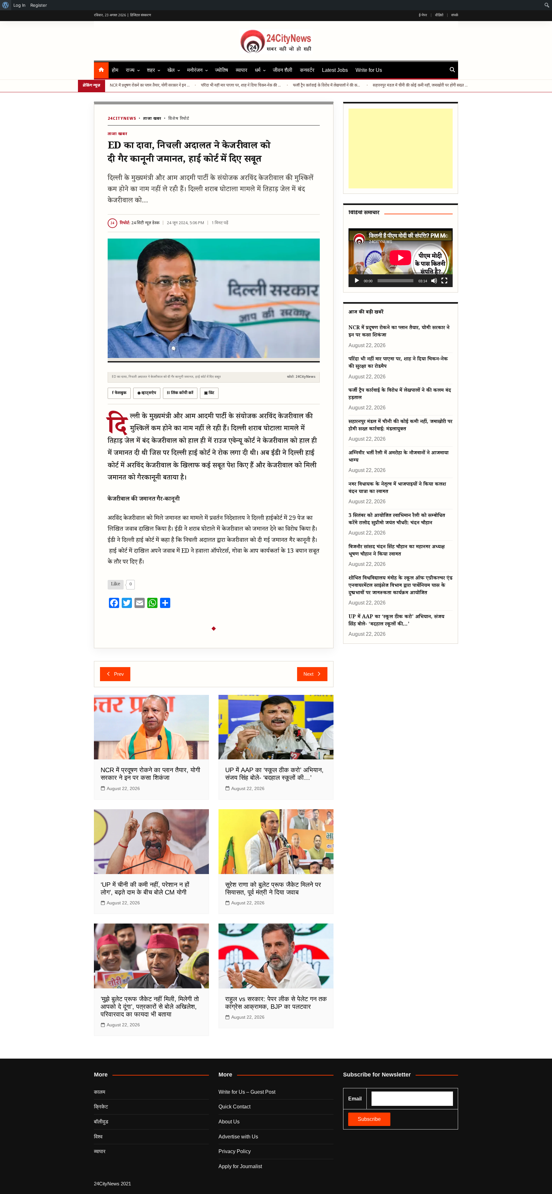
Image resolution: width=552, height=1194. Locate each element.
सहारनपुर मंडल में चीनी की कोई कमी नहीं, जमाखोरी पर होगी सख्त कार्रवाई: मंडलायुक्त (421, 85)
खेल (171, 70)
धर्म (257, 70)
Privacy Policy (234, 1151)
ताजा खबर (152, 118)
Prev (119, 674)
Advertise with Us (238, 1136)
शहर (151, 70)
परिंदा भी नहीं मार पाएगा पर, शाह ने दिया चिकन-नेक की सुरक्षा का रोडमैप (241, 85)
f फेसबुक (119, 393)
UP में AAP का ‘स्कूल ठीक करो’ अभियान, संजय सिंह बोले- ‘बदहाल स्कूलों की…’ (396, 621)
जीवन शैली (282, 70)
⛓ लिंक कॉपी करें (180, 393)
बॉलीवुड (101, 1121)
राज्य (130, 70)
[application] (401, 257)
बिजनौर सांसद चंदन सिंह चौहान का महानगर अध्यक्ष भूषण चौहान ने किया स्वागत (397, 551)
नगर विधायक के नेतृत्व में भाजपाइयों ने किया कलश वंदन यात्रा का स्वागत (397, 488)
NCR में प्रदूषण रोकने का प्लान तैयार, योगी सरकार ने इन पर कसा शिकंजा (150, 85)
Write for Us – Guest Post (246, 1092)
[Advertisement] (399, 148)
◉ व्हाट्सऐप (146, 393)
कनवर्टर (307, 70)
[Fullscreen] (444, 281)
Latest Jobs (335, 70)
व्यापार (241, 70)
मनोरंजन (195, 70)
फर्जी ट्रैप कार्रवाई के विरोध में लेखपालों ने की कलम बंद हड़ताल (327, 85)
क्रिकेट (101, 1106)
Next (308, 674)
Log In (19, 5)
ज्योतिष (221, 70)
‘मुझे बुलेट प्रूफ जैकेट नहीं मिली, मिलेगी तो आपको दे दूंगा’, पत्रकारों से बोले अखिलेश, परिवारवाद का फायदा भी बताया (150, 1006)
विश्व (98, 1136)
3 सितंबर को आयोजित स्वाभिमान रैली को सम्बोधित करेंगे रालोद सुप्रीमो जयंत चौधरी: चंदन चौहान (397, 520)
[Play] (357, 281)
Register (38, 5)
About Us (229, 1121)
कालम (99, 1092)
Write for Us (369, 70)
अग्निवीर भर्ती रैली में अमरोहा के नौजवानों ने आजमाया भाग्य (398, 457)
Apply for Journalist (240, 1166)
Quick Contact (234, 1106)
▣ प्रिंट (209, 393)
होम (115, 70)
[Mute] (434, 281)
